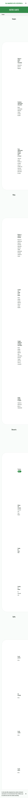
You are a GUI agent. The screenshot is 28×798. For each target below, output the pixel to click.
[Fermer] (26, 793)
